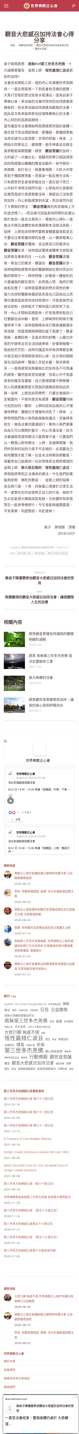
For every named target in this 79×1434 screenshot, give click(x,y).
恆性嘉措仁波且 (24, 553)
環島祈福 (30, 1045)
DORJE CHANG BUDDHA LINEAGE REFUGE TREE (36, 1152)
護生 (6, 1068)
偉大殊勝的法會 (41, 677)
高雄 (71, 1068)
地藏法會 (8, 1027)
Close (76, 1397)
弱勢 (43, 1033)
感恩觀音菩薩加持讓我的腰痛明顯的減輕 (51, 636)
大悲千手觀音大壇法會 (38, 1026)
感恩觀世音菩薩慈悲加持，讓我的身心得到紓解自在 (51, 702)
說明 (68, 1063)
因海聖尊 (68, 1021)
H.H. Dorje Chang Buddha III (30, 1004)
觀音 (7, 1063)
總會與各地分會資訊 (17, 1378)
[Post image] (14, 639)
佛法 (7, 1010)
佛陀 (14, 1010)
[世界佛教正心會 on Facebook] (39, 749)
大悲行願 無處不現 (21, 1032)
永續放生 (9, 1045)
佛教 (66, 1003)
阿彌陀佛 (62, 1068)
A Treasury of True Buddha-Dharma (27, 1139)
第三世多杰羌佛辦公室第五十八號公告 (28, 1224)
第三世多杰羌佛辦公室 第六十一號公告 (28, 1125)
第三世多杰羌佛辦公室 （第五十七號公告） (31, 1237)
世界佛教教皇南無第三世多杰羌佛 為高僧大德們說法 (37, 1197)
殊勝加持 (63, 1039)
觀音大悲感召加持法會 (58, 553)
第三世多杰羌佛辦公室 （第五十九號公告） (31, 1210)
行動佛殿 (38, 1056)
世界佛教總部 (54, 1004)
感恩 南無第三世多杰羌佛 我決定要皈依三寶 (50, 658)
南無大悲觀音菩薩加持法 (19, 1015)
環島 (20, 1044)
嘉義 (59, 1021)
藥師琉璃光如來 (11, 1057)
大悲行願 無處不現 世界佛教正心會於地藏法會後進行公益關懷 (43, 1298)
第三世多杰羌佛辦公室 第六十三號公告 (28, 1098)
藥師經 (24, 1057)
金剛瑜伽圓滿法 (26, 1068)
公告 (44, 1009)
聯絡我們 (9, 1387)
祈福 (40, 1044)
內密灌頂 (34, 1010)
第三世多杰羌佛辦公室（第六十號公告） (30, 1183)
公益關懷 (59, 1009)
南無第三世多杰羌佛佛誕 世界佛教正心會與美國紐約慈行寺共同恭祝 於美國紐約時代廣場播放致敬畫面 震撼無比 (43, 945)
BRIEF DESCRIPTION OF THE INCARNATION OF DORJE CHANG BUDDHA (36, 1167)
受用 (51, 1021)
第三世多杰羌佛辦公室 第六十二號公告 (28, 1112)
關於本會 (9, 1361)
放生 (47, 1039)
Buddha (8, 1004)
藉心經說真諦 (54, 1051)
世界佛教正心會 (38, 760)
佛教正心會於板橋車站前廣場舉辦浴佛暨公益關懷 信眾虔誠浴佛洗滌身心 (44, 966)
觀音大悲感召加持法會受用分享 (37, 547)
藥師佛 (67, 1051)
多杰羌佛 (20, 1026)
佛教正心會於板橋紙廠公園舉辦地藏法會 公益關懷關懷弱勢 (43, 875)
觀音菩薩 (60, 1063)
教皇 (54, 1039)
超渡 (13, 1068)
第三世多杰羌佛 (23, 1050)
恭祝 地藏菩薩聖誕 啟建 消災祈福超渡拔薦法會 (44, 893)
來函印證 (23, 1010)
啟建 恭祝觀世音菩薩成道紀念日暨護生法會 (42, 927)
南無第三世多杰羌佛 (26, 1020)
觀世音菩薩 (40, 553)
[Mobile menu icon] (6, 5)
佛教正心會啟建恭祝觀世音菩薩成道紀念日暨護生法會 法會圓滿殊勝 (44, 911)
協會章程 (9, 1370)
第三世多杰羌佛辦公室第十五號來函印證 (30, 1250)
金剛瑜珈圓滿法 (46, 1068)
